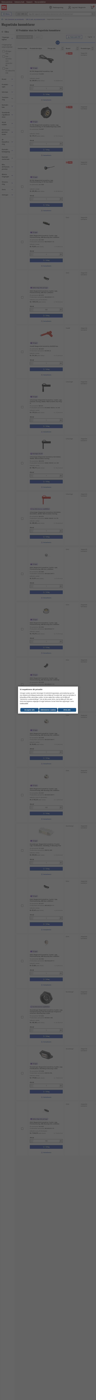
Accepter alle (29, 710)
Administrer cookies (48, 710)
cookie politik (24, 703)
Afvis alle (66, 710)
